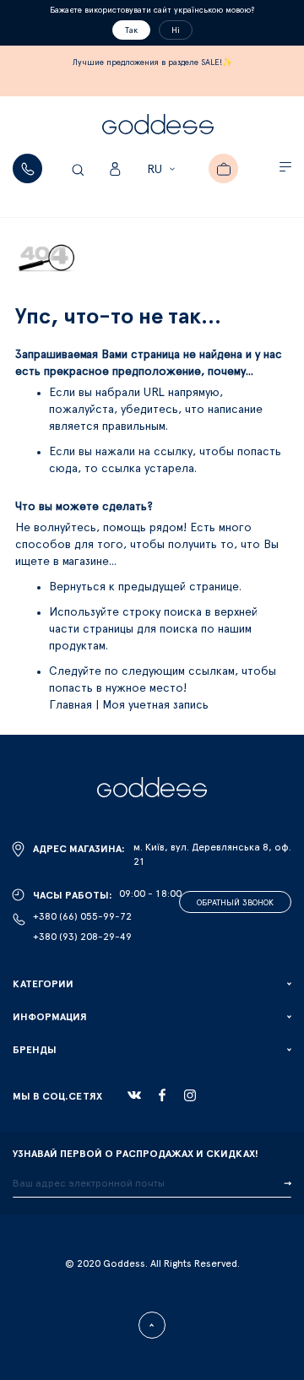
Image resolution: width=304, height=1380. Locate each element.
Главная (70, 705)
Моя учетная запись (155, 705)
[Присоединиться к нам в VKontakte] (134, 1095)
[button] (163, 169)
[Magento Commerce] (158, 126)
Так (131, 30)
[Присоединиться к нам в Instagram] (190, 1095)
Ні (175, 30)
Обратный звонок (235, 903)
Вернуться (79, 587)
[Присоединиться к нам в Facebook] (162, 1095)
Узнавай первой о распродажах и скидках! (135, 1154)
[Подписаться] (287, 1184)
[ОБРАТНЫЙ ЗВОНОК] (27, 168)
